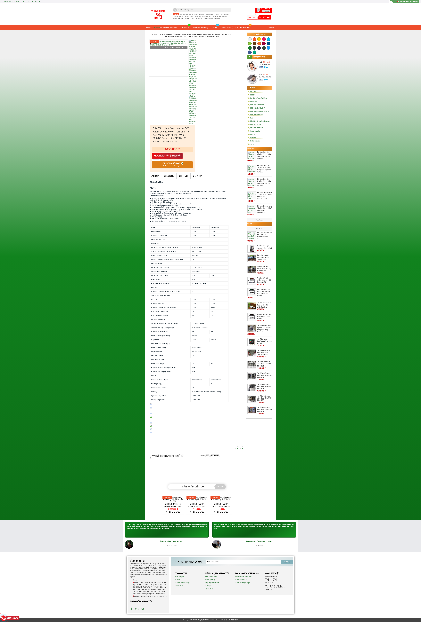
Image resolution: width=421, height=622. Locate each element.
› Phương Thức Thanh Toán (243, 576)
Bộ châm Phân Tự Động (258, 98)
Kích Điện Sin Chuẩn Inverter (260, 111)
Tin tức (214, 27)
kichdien (253, 137)
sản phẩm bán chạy (184, 18)
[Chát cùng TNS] (261, 67)
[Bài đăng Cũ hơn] (242, 448)
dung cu (253, 134)
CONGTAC (253, 101)
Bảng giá (170, 176)
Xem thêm (259, 220)
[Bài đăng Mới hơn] (237, 448)
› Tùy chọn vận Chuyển (212, 583)
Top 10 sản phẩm (196, 18)
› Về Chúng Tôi (179, 576)
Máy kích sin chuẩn (185, 14)
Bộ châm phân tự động (191, 16)
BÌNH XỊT (253, 95)
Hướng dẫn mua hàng (200, 27)
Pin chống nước (178, 16)
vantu (252, 144)
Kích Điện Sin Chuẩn (257, 105)
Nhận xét (198, 176)
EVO (207, 455)
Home (150, 27)
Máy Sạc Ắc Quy (255, 124)
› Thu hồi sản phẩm (211, 576)
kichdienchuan (255, 141)
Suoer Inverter (255, 131)
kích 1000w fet (213, 16)
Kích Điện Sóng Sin (256, 114)
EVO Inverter (163, 34)
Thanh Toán (225, 27)
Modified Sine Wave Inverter (260, 121)
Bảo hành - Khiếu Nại (242, 27)
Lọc (251, 118)
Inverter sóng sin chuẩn (212, 14)
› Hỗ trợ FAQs (209, 586)
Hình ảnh (184, 176)
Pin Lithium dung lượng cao (211, 18)
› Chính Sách (179, 586)
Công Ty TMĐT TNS (203, 620)
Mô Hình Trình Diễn (256, 128)
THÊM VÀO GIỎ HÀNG (173, 164)
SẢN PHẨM (184, 27)
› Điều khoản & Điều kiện (182, 583)
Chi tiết (156, 176)
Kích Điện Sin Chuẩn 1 (257, 108)
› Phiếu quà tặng (210, 579)
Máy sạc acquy (203, 16)
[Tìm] (175, 10)
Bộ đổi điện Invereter (198, 14)
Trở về (157, 27)
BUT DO (253, 91)
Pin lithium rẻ (224, 14)
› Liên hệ (177, 579)
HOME (155, 34)
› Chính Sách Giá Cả (241, 579)
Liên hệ (271, 27)
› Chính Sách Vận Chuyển (243, 583)
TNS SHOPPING (233, 620)
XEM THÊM (220, 486)
